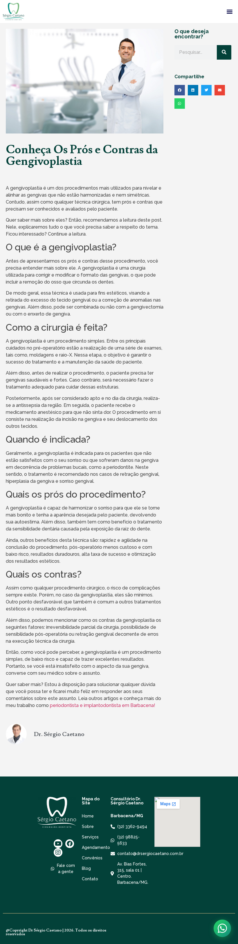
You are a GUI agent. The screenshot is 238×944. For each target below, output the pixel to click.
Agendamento (93, 847)
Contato (90, 879)
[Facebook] (69, 843)
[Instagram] (58, 852)
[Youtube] (58, 843)
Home (88, 816)
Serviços (90, 837)
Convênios (92, 858)
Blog (86, 868)
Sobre (88, 826)
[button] (229, 11)
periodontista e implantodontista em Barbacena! (102, 705)
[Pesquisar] (224, 52)
